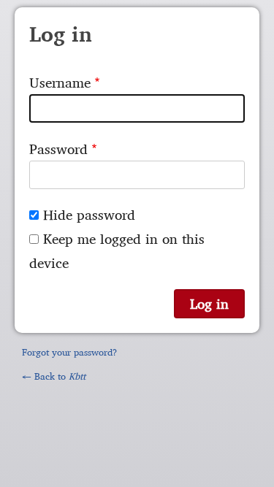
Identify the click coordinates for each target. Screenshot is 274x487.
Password (58, 149)
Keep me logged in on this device (117, 250)
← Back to (53, 376)
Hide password (89, 214)
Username (60, 82)
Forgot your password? (69, 352)
